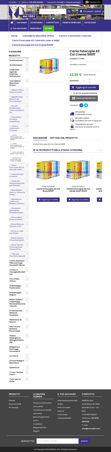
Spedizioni (14, 367)
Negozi (36, 431)
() (92, 2)
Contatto (12, 2)
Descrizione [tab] (40, 137)
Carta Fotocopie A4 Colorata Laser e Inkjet (17, 145)
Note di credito (64, 407)
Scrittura (13, 356)
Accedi (60, 2)
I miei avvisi (62, 414)
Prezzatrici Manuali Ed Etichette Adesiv (16, 210)
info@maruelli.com (91, 428)
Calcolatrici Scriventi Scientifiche (15, 119)
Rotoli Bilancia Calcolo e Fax (16, 225)
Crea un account (73, 2)
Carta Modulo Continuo (16, 175)
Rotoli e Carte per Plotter (16, 232)
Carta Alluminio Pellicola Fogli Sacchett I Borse (17, 262)
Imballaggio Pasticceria (15, 286)
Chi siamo (22, 22)
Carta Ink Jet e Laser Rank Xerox (17, 153)
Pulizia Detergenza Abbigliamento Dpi (16, 338)
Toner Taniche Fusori (16, 373)
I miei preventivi (64, 418)
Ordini (60, 404)
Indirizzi (61, 411)
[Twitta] (86, 105)
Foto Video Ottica (14, 280)
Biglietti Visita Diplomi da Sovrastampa (16, 99)
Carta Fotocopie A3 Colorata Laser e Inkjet (17, 137)
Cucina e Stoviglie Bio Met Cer (17, 272)
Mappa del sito (39, 427)
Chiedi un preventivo (83, 98)
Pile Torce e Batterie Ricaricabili (14, 328)
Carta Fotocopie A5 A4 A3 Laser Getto (16, 167)
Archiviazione (15, 60)
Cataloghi (90, 22)
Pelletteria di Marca (15, 320)
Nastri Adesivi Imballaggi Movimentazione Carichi (17, 302)
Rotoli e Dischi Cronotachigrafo (16, 239)
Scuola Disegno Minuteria (16, 361)
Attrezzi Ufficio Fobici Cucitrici (16, 91)
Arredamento (15, 65)
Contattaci (52, 22)
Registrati (35, 28)
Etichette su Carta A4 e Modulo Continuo (17, 201)
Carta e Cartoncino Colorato (14, 128)
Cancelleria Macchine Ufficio (15, 83)
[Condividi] (81, 105)
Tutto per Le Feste (15, 380)
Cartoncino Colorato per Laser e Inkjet (16, 159)
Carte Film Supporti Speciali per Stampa (16, 183)
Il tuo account (19, 28)
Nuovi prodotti (15, 404)
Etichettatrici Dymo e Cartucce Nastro (17, 192)
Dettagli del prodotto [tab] (64, 137)
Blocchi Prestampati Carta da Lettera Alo (16, 109)
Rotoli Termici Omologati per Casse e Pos (16, 247)
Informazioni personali (67, 400)
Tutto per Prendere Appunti (17, 255)
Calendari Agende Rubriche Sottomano (14, 72)
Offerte (12, 400)
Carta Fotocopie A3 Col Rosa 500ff (48, 190)
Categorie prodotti (15, 53)
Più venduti (13, 407)
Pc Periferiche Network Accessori (15, 312)
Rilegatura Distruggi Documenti (14, 349)
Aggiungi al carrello (84, 87)
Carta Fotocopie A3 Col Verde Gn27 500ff (78, 190)
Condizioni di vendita (42, 410)
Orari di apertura (71, 22)
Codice (73, 59)
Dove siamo (36, 22)
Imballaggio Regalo (15, 293)
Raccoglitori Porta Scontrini (15, 218)
